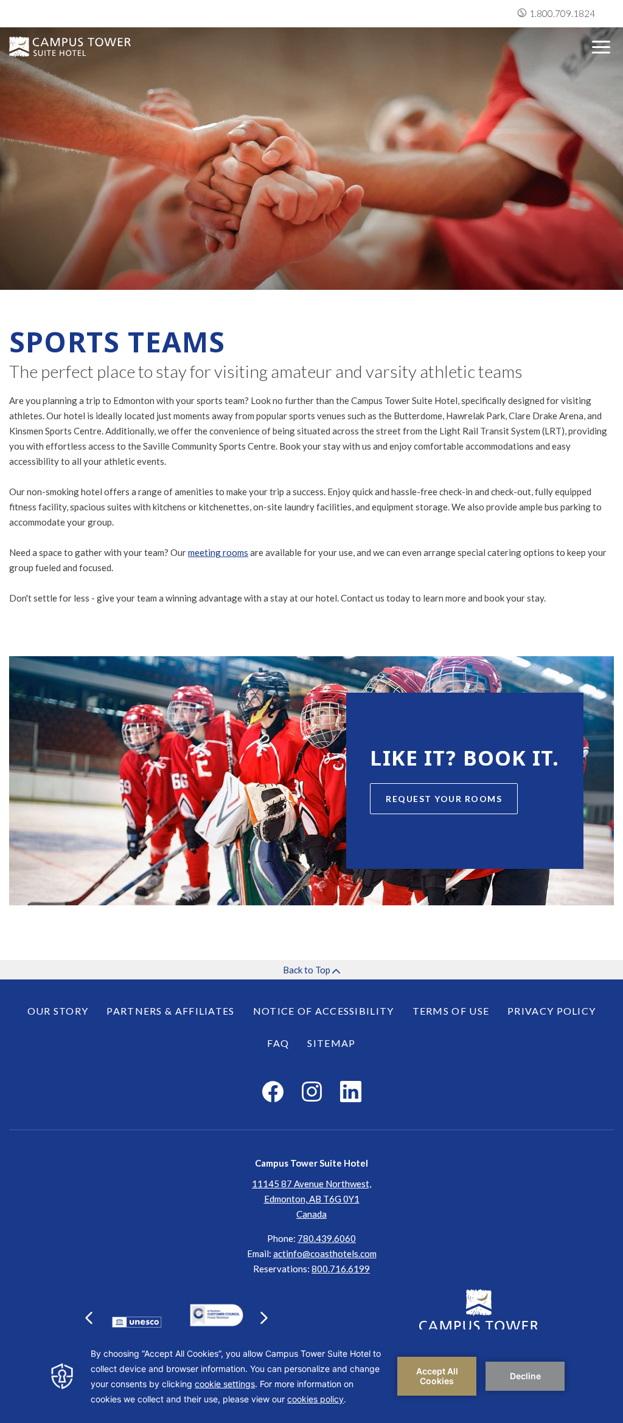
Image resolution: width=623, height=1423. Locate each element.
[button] (88, 1318)
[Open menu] (601, 47)
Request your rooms (444, 799)
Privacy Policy (551, 1011)
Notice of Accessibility (323, 1011)
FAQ (278, 1043)
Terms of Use (451, 1011)
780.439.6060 (327, 1238)
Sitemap (331, 1043)
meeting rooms (218, 552)
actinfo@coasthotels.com (325, 1253)
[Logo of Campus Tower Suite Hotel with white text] (70, 46)
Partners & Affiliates (170, 1011)
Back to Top (307, 969)
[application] (311, 1376)
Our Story (58, 1011)
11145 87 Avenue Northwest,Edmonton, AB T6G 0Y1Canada (311, 1198)
